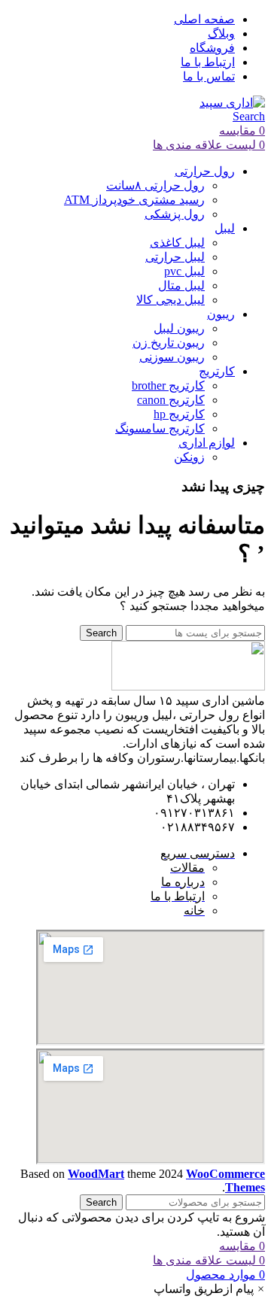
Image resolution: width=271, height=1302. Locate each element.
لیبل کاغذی (177, 242)
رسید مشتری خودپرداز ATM (134, 199)
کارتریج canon (171, 399)
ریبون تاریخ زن (168, 342)
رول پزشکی (175, 214)
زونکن (189, 457)
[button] (209, 1288)
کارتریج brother (168, 385)
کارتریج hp (179, 414)
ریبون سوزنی (172, 357)
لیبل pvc (184, 271)
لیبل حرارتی (175, 256)
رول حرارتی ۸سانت (155, 185)
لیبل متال (181, 285)
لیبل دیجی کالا (170, 299)
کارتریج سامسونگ (160, 428)
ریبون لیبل (179, 328)
